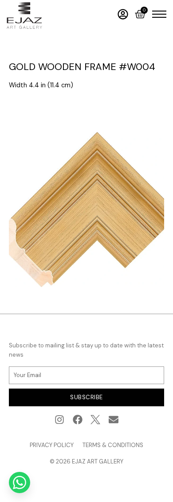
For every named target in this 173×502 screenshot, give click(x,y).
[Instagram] (59, 420)
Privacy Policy (52, 445)
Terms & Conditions (113, 445)
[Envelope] (114, 420)
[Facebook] (77, 420)
